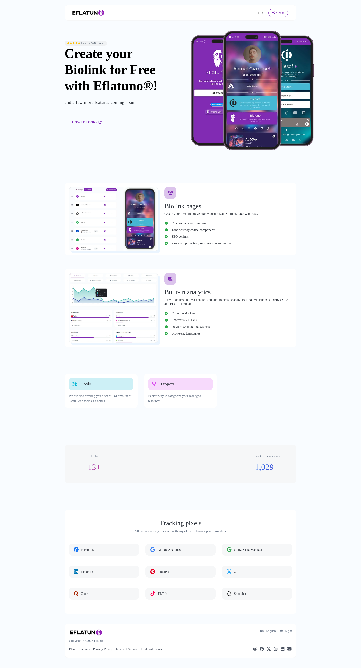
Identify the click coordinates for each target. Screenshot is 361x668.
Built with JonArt (152, 649)
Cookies (84, 649)
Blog (72, 649)
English (270, 631)
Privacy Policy (102, 649)
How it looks (85, 122)
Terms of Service (127, 649)
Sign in (280, 12)
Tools (259, 12)
